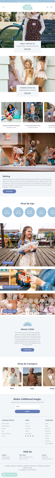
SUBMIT (27, 411)
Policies (3, 436)
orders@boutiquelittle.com (47, 458)
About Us (27, 423)
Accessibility (7, 465)
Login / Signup (28, 433)
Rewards (4, 428)
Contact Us (27, 426)
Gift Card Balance (6, 426)
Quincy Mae (47, 431)
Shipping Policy (14, 465)
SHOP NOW (9, 191)
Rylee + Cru (47, 428)
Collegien (47, 438)
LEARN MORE (27, 350)
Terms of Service (40, 465)
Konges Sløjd (48, 433)
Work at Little (28, 428)
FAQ (3, 431)
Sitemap (30, 467)
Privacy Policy (33, 465)
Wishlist (27, 431)
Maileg (46, 426)
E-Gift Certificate (5, 423)
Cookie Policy (25, 467)
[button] (47, 7)
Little (23, 469)
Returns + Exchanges (6, 433)
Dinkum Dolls (48, 441)
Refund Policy (20, 465)
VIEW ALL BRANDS (49, 443)
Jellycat (46, 423)
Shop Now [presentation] (27, 93)
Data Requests (47, 465)
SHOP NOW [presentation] (27, 49)
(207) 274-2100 (45, 457)
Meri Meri (47, 436)
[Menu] (3, 7)
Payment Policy (27, 465)
